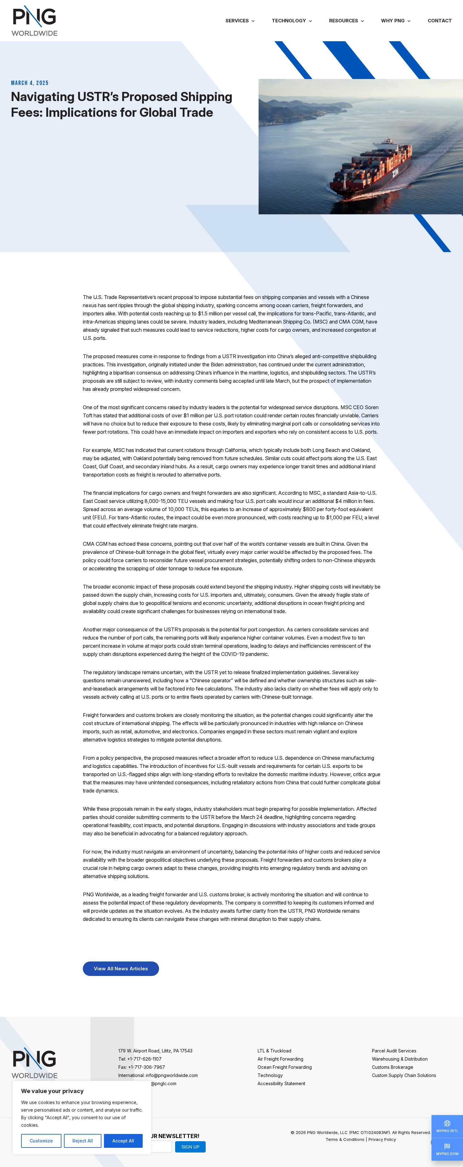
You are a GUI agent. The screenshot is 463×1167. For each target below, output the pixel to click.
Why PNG (393, 21)
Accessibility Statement (281, 1083)
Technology (289, 21)
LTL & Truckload (274, 1050)
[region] (82, 1117)
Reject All (82, 1140)
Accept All (123, 1140)
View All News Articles (121, 969)
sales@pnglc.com (158, 1083)
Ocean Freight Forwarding (285, 1067)
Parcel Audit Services (394, 1050)
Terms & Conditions (345, 1139)
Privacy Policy (382, 1139)
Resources (343, 21)
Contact (440, 21)
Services (237, 21)
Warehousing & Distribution (400, 1059)
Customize (41, 1140)
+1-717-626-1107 (144, 1059)
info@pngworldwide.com (172, 1075)
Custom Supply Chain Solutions (404, 1075)
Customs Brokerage (392, 1067)
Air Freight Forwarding (280, 1059)
